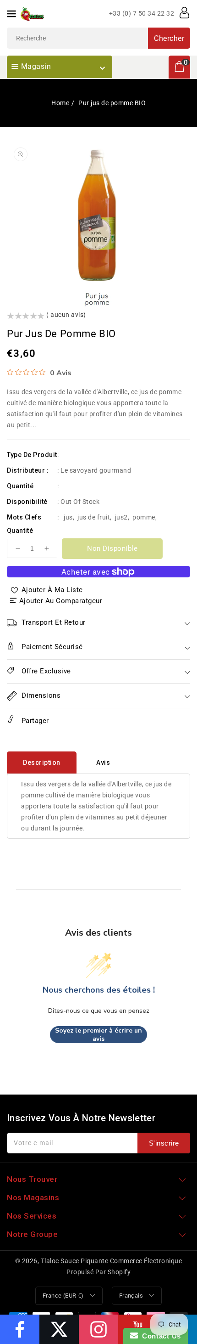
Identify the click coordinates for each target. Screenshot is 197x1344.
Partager (34, 721)
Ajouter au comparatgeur (61, 601)
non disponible (112, 548)
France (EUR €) (63, 1295)
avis (103, 762)
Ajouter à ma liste (52, 590)
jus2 (121, 517)
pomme (143, 517)
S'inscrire (164, 1143)
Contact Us (159, 1336)
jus (68, 517)
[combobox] (98, 38)
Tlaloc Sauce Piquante (75, 1261)
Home (60, 103)
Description (41, 762)
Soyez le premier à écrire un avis (98, 1034)
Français (131, 1295)
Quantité (20, 530)
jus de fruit (93, 517)
